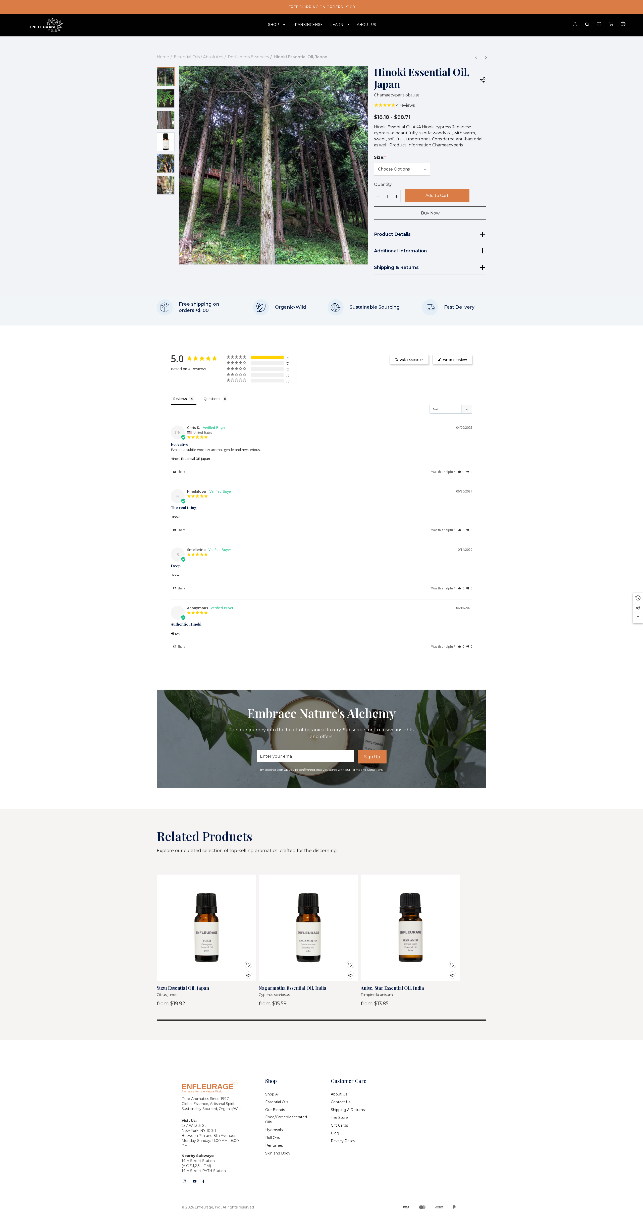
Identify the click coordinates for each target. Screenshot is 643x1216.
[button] (461, 472)
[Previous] (475, 57)
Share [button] (181, 472)
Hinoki (175, 517)
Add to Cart (437, 195)
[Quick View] (244, 972)
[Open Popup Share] (482, 80)
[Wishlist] (244, 961)
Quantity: (383, 184)
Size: (380, 157)
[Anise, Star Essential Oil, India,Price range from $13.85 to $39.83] (410, 927)
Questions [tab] (212, 398)
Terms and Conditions (367, 769)
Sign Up (372, 756)
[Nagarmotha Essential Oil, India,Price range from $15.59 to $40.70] (308, 927)
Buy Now (430, 213)
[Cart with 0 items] (611, 24)
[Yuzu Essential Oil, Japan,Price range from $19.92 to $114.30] (206, 927)
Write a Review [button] (455, 359)
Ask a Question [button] (411, 359)
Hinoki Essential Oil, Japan (190, 458)
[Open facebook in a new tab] (203, 1181)
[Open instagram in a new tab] (185, 1181)
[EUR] (623, 25)
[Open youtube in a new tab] (195, 1181)
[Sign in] (575, 24)
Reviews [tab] (180, 398)
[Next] (485, 57)
